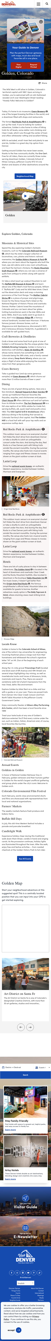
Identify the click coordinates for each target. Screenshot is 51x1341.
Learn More (10, 1129)
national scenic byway (22, 466)
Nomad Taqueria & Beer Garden (30, 391)
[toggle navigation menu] (38, 4)
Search (25, 1075)
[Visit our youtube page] (28, 1272)
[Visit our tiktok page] (39, 1272)
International (39, 1293)
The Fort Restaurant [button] (33, 403)
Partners (41, 1300)
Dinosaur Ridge (23, 317)
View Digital (18, 65)
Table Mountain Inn (36, 577)
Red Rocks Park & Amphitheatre (22, 429)
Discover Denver (14, 1288)
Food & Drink (15, 1298)
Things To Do (15, 1291)
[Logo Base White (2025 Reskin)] (25, 1256)
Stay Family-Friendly (16, 1120)
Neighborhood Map (25, 176)
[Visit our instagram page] (17, 1272)
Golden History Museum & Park (30, 259)
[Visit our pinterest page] (33, 1272)
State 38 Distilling (33, 349)
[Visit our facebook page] (11, 1272)
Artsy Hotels (12, 1170)
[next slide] (30, 1027)
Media (41, 1298)
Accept (11, 1330)
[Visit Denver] (9, 3)
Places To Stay (15, 1295)
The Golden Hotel (22, 569)
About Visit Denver (37, 1288)
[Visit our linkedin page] (22, 1272)
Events (18, 1293)
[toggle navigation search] (47, 4)
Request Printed (33, 65)
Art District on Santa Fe (19, 993)
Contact (41, 1291)
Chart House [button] (8, 400)
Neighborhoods (15, 1300)
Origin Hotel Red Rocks (17, 583)
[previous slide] (21, 1027)
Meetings (40, 1295)
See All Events (25, 858)
